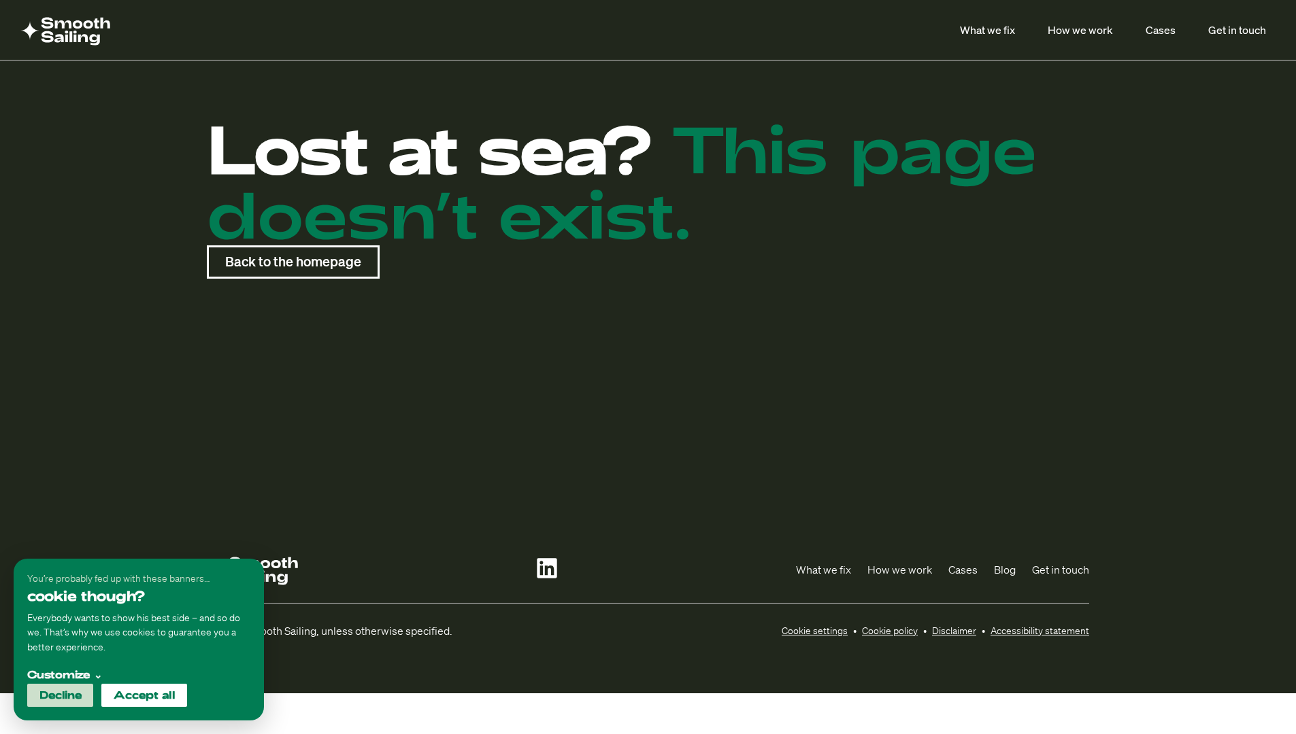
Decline (60, 694)
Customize (65, 674)
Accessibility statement (1040, 631)
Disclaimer (954, 631)
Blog (1005, 569)
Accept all (145, 694)
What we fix (987, 29)
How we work (1080, 29)
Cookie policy (890, 631)
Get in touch (1237, 29)
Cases (1161, 29)
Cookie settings (815, 631)
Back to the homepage (293, 261)
